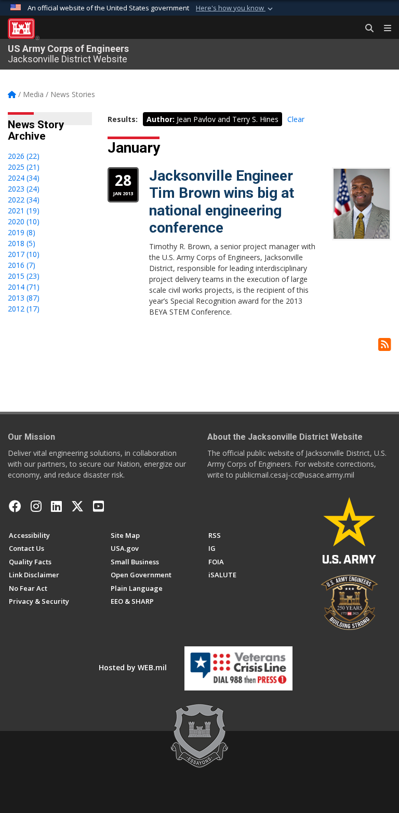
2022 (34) (23, 200)
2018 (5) (21, 243)
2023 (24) (23, 189)
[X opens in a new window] (77, 506)
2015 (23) (23, 276)
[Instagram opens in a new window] (36, 506)
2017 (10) (23, 254)
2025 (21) (23, 167)
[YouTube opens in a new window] (98, 506)
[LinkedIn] (56, 506)
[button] (235, 8)
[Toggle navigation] (383, 29)
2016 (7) (21, 265)
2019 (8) (21, 232)
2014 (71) (23, 287)
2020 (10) (23, 221)
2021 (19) (23, 210)
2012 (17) (23, 309)
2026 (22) (23, 156)
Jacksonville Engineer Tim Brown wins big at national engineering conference (221, 202)
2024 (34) (23, 178)
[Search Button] (366, 29)
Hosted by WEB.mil (133, 667)
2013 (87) (23, 298)
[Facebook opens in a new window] (15, 506)
